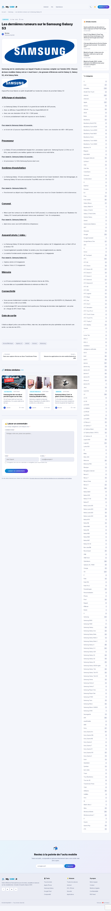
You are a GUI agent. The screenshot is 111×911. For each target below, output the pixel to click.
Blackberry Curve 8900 (90, 130)
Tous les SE (87, 780)
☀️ (95, 7)
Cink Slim (86, 168)
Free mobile (87, 199)
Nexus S (86, 484)
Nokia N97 (87, 540)
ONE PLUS (87, 558)
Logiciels (86, 443)
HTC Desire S (87, 272)
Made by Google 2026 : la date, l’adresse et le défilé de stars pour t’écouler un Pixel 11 (94, 63)
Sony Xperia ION (88, 735)
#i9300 (27, 343)
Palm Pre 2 (87, 585)
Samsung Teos (88, 700)
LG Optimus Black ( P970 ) (91, 432)
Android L (86, 99)
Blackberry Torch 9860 (90, 144)
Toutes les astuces (72, 882)
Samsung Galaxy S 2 (89, 648)
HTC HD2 (86, 290)
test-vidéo (87, 770)
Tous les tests (48, 882)
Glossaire (86, 231)
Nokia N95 (87, 533)
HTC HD (86, 286)
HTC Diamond (88, 279)
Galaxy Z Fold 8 (88, 210)
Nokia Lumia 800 (88, 509)
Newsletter (103, 7)
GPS (85, 245)
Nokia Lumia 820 (88, 512)
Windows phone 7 (89, 815)
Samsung (10, 12)
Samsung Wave (88, 704)
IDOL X (86, 342)
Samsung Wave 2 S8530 (91, 707)
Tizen (85, 773)
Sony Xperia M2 (88, 738)
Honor (85, 252)
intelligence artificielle (90, 349)
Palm (85, 578)
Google (86, 234)
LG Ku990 (86, 418)
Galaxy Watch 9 (88, 206)
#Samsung (43, 343)
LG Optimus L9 (88, 436)
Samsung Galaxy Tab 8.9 (91, 676)
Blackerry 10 (87, 147)
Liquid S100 (87, 439)
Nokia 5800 (87, 491)
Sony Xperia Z (88, 756)
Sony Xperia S (88, 742)
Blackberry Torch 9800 (90, 140)
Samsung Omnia (88, 679)
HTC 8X (86, 262)
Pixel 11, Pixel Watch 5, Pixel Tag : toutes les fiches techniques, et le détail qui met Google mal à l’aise (94, 36)
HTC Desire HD (88, 269)
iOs (52, 7)
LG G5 (85, 401)
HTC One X (87, 304)
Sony (85, 728)
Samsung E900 (88, 620)
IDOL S (85, 338)
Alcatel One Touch (89, 92)
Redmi (85, 610)
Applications (70, 894)
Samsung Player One (90, 690)
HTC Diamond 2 (88, 283)
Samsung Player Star (89, 693)
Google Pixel (47, 891)
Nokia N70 (87, 519)
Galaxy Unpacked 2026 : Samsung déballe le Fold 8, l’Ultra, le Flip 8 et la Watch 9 (38, 396)
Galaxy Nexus (88, 203)
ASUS (85, 112)
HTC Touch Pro (88, 318)
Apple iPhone (48, 885)
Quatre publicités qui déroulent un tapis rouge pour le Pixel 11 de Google (95, 27)
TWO (85, 787)
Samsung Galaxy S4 (89, 658)
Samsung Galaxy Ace (90, 631)
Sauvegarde (87, 714)
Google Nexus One (89, 241)
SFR (85, 717)
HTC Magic (87, 297)
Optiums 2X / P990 (89, 565)
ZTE (85, 829)
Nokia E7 (86, 502)
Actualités (86, 88)
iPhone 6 (86, 380)
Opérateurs (59, 7)
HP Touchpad (88, 255)
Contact (92, 885)
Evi (84, 192)
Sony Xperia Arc (88, 731)
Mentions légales (95, 888)
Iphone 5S (86, 377)
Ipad (85, 356)
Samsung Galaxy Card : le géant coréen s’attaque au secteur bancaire (64, 396)
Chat (85, 165)
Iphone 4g (87, 366)
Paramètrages (88, 589)
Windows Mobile (88, 811)
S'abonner (69, 866)
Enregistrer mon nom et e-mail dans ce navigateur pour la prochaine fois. (27, 462)
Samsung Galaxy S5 (89, 662)
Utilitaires (86, 791)
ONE (85, 554)
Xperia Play (87, 825)
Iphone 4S (87, 370)
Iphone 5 (86, 373)
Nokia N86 (87, 526)
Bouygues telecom (89, 158)
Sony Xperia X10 (88, 752)
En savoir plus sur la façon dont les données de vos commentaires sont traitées (51, 478)
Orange (86, 568)
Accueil (4, 12)
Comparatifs (47, 894)
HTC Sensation (88, 307)
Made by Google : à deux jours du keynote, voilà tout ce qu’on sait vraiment (94, 54)
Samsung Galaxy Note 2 (90, 637)
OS (84, 571)
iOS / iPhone (70, 888)
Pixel (85, 599)
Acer (85, 85)
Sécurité (69, 891)
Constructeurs (88, 179)
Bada (85, 116)
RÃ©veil (86, 606)
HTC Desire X (88, 276)
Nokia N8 (86, 523)
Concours (86, 175)
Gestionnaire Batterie (90, 224)
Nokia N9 (86, 530)
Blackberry (87, 119)
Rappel (86, 603)
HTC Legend (87, 293)
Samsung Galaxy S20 (90, 651)
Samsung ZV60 (88, 710)
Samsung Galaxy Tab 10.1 (91, 672)
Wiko (85, 808)
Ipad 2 (85, 359)
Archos (86, 106)
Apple (85, 102)
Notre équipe (93, 882)
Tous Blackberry (88, 777)
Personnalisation (88, 592)
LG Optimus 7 (87, 425)
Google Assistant (88, 238)
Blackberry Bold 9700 (90, 123)
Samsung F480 (88, 624)
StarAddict (86, 763)
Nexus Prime (87, 481)
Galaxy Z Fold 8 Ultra (90, 213)
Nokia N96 (87, 537)
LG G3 (85, 398)
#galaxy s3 (19, 343)
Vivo (85, 797)
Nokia (85, 488)
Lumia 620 (86, 446)
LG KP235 (86, 411)
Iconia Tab (87, 335)
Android (46, 7)
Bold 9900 (87, 154)
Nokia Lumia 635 (88, 505)
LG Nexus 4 (87, 422)
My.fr (11, 7)
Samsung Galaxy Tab (90, 669)
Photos (86, 596)
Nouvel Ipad (87, 551)
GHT (85, 227)
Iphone (86, 363)
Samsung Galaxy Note (90, 634)
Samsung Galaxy (88, 627)
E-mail (43, 455)
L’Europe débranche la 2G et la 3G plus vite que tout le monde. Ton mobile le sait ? (95, 45)
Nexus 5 (86, 474)
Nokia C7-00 (87, 498)
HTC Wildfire (87, 325)
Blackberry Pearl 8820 (90, 133)
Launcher (86, 391)
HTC (85, 258)
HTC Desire (87, 265)
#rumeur (34, 343)
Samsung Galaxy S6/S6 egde (92, 665)
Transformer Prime (89, 784)
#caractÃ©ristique (8, 343)
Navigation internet (89, 471)
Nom (7, 455)
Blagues (86, 151)
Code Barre (87, 172)
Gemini (85, 220)
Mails (85, 453)
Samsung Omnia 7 (89, 686)
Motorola (86, 460)
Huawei (86, 328)
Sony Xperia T (88, 745)
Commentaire (10, 429)
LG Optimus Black (89, 429)
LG (84, 394)
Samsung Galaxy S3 (89, 655)
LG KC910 (86, 405)
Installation (87, 345)
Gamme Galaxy (88, 217)
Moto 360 (86, 457)
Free (85, 196)
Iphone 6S (87, 384)
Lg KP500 (86, 415)
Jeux (85, 387)
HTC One (86, 300)
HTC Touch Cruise (89, 314)
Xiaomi (85, 822)
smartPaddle (87, 721)
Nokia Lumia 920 (88, 516)
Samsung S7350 (88, 697)
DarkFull (86, 185)
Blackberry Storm (89, 137)
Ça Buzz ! (86, 161)
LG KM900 (87, 408)
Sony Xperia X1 (88, 749)
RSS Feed (92, 894)
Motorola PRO (88, 464)
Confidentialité (94, 891)
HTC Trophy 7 (88, 321)
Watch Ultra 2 (87, 804)
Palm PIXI (86, 582)
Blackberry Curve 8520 (90, 126)
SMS (85, 724)
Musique (86, 467)
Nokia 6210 (87, 495)
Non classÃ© (87, 547)
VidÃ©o (86, 794)
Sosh (85, 759)
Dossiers (86, 189)
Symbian (86, 766)
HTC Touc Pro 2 (88, 311)
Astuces (86, 109)
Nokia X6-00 (87, 544)
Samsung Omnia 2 (89, 683)
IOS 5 (85, 352)
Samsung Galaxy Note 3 (90, 641)
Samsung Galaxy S (89, 644)
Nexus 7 (86, 478)
